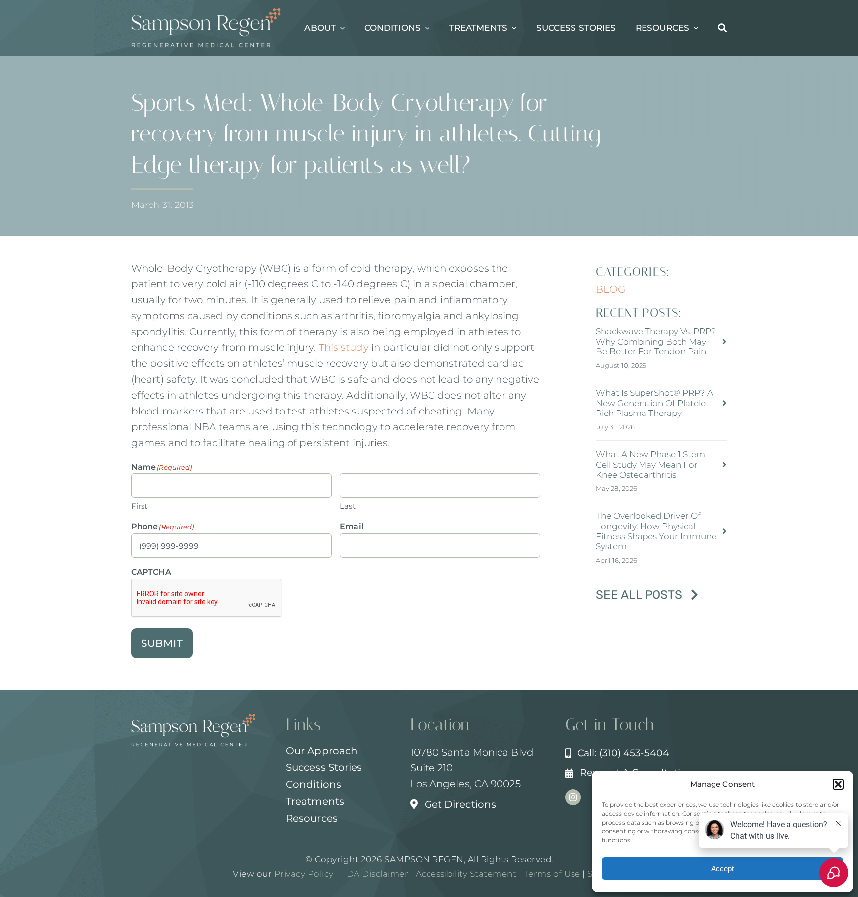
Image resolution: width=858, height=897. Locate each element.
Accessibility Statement (466, 874)
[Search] (722, 27)
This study (344, 347)
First (139, 506)
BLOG (610, 289)
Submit (162, 643)
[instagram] (573, 797)
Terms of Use (552, 874)
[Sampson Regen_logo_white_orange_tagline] (206, 13)
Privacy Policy (304, 874)
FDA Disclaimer (374, 874)
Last (347, 506)
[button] (838, 784)
